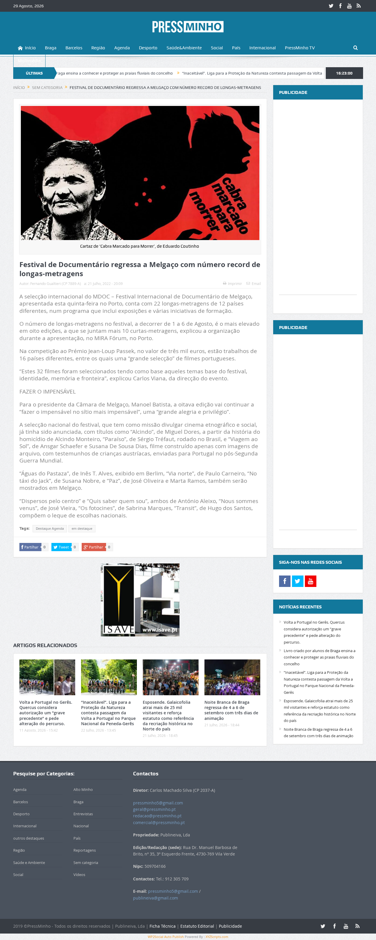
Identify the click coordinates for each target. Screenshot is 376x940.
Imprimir (235, 283)
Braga (50, 47)
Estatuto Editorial (197, 926)
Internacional (262, 47)
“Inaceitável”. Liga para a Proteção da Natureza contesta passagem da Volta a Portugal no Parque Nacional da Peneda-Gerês (108, 712)
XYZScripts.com (217, 936)
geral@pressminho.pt (154, 809)
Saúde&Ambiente (184, 47)
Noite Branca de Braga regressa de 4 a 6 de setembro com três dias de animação (231, 710)
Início (30, 47)
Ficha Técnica (163, 926)
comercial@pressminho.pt (159, 822)
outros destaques (28, 838)
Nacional (81, 825)
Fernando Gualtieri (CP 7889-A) (55, 283)
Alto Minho (83, 789)
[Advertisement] (318, 207)
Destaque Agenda (50, 528)
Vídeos (79, 874)
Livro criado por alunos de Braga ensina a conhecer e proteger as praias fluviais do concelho (319, 657)
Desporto (148, 47)
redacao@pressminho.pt (157, 816)
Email (256, 283)
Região (98, 47)
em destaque (82, 528)
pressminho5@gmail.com (158, 803)
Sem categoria (85, 862)
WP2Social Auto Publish (166, 936)
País (236, 47)
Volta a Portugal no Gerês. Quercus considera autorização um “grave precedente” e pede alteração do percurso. (45, 712)
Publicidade (230, 926)
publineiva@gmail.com (155, 898)
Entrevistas (83, 813)
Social (217, 47)
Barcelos (74, 47)
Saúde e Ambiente (29, 862)
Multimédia (29, 60)
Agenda (122, 47)
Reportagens (84, 850)
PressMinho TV (300, 47)
